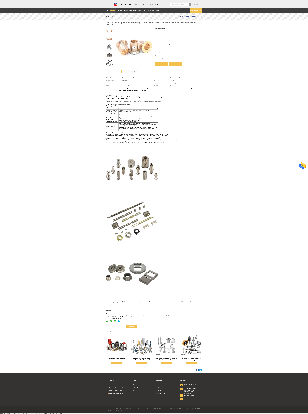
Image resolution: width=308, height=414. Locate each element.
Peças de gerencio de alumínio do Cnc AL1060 (124, 302)
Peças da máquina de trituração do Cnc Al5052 (151, 302)
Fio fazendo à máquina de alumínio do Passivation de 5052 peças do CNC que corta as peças (191, 359)
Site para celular (196, 408)
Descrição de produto (129, 72)
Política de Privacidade (176, 408)
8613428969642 (116, 319)
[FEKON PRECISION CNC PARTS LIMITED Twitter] (200, 370)
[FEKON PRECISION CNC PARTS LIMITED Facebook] (197, 370)
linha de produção (138, 385)
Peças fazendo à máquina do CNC (118, 385)
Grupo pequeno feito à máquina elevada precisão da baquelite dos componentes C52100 (141, 359)
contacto (175, 64)
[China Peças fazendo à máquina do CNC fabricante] (112, 4)
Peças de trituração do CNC (116, 388)
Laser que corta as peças (116, 393)
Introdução (160, 385)
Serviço (159, 390)
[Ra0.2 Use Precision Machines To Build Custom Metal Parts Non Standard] (109, 39)
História (159, 388)
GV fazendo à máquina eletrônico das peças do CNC (180, 302)
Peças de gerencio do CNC (116, 390)
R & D (135, 390)
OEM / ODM (136, 388)
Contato (131, 326)
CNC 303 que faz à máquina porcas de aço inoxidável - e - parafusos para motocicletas (166, 359)
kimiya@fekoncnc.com (189, 399)
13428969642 (120, 316)
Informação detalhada (114, 72)
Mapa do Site (187, 408)
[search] (190, 4)
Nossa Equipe (161, 393)
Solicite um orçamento (196, 10)
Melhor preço (162, 64)
